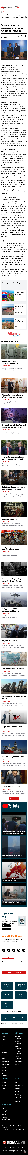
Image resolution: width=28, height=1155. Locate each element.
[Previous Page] (11, 287)
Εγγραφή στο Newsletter (14, 972)
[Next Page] (16, 287)
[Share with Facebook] (18, 36)
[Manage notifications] (24, 1152)
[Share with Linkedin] (26, 36)
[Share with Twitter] (22, 36)
